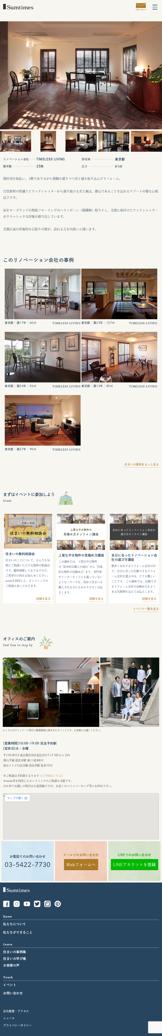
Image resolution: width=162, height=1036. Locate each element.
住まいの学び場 (14, 958)
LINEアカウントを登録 (134, 865)
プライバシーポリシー (17, 1025)
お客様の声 (11, 965)
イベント (9, 984)
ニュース (9, 1018)
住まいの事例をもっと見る (141, 464)
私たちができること (18, 932)
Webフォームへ (81, 865)
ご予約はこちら (51, 775)
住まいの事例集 (14, 951)
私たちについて (14, 924)
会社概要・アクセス (16, 1011)
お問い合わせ (13, 993)
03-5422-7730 (27, 864)
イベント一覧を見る (146, 608)
